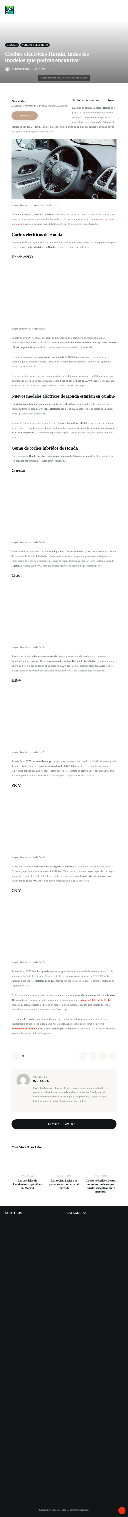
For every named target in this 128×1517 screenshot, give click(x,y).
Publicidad (10, 1250)
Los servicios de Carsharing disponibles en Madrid (27, 1184)
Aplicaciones (75, 1316)
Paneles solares (76, 1301)
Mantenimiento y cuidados (82, 1279)
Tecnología (74, 1257)
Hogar (69, 1323)
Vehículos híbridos (76, 1265)
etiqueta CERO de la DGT (95, 1000)
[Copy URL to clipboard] (112, 1056)
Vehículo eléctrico (35, 45)
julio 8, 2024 (100, 1176)
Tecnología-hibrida (78, 1287)
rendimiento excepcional (25, 1028)
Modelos (12, 45)
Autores (9, 1235)
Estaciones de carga (78, 1235)
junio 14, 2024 (27, 1176)
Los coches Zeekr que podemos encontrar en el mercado (64, 1184)
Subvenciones (75, 1250)
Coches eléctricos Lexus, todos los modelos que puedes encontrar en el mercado (101, 1186)
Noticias (70, 1331)
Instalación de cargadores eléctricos (23, 1243)
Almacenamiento (77, 1309)
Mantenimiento (76, 1243)
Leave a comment (62, 1124)
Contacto (9, 1221)
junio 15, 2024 (64, 1176)
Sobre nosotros (12, 1228)
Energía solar (73, 1294)
